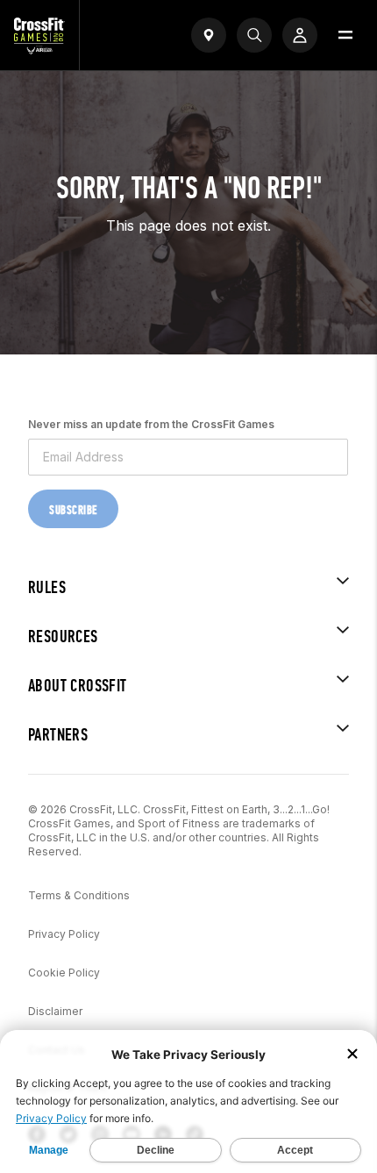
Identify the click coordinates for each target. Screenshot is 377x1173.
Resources (63, 636)
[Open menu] (345, 35)
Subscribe (73, 510)
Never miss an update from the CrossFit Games (151, 424)
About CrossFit (77, 686)
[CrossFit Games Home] (39, 49)
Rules (47, 587)
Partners (58, 735)
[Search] (254, 35)
